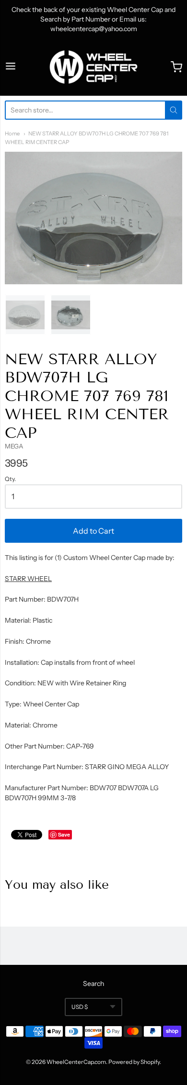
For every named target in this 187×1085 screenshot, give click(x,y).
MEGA (14, 446)
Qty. (10, 479)
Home (12, 133)
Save (64, 834)
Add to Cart (93, 531)
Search (93, 983)
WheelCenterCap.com (76, 1061)
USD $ (79, 1006)
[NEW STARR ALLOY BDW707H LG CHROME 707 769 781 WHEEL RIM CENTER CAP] (25, 314)
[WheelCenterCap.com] (93, 67)
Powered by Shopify (134, 1061)
